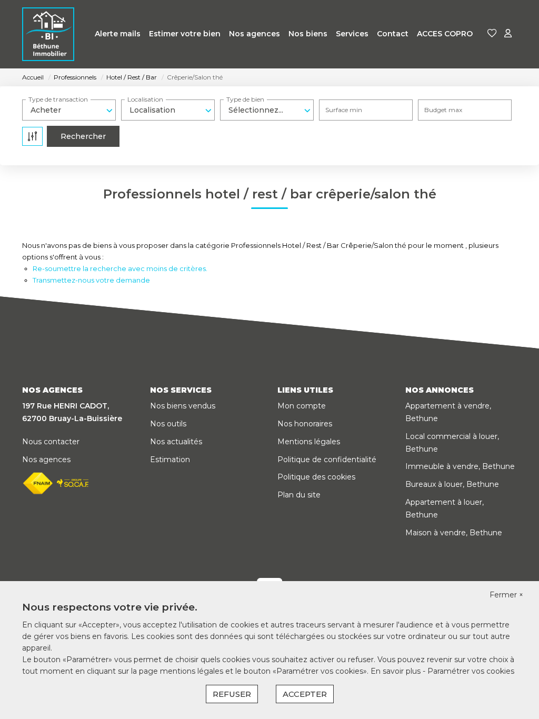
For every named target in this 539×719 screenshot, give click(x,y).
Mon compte (301, 406)
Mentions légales (308, 441)
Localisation (145, 99)
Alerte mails (118, 33)
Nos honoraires (304, 423)
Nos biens (307, 33)
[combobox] (69, 110)
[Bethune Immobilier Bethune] (48, 34)
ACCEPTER (305, 694)
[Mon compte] (508, 34)
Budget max (443, 110)
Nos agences (254, 33)
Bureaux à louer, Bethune (452, 484)
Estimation (170, 459)
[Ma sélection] (492, 34)
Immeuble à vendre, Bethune (460, 466)
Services (352, 33)
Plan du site (299, 495)
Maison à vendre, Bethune (453, 532)
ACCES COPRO (445, 33)
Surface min (343, 110)
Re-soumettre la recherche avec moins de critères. (120, 268)
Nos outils (168, 423)
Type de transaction (58, 99)
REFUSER (232, 694)
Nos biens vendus (182, 406)
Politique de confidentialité (326, 459)
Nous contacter (50, 441)
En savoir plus (397, 671)
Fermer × (506, 595)
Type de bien (245, 99)
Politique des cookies (316, 477)
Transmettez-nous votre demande (91, 280)
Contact (392, 33)
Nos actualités (176, 441)
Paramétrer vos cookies (470, 671)
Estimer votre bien (185, 33)
